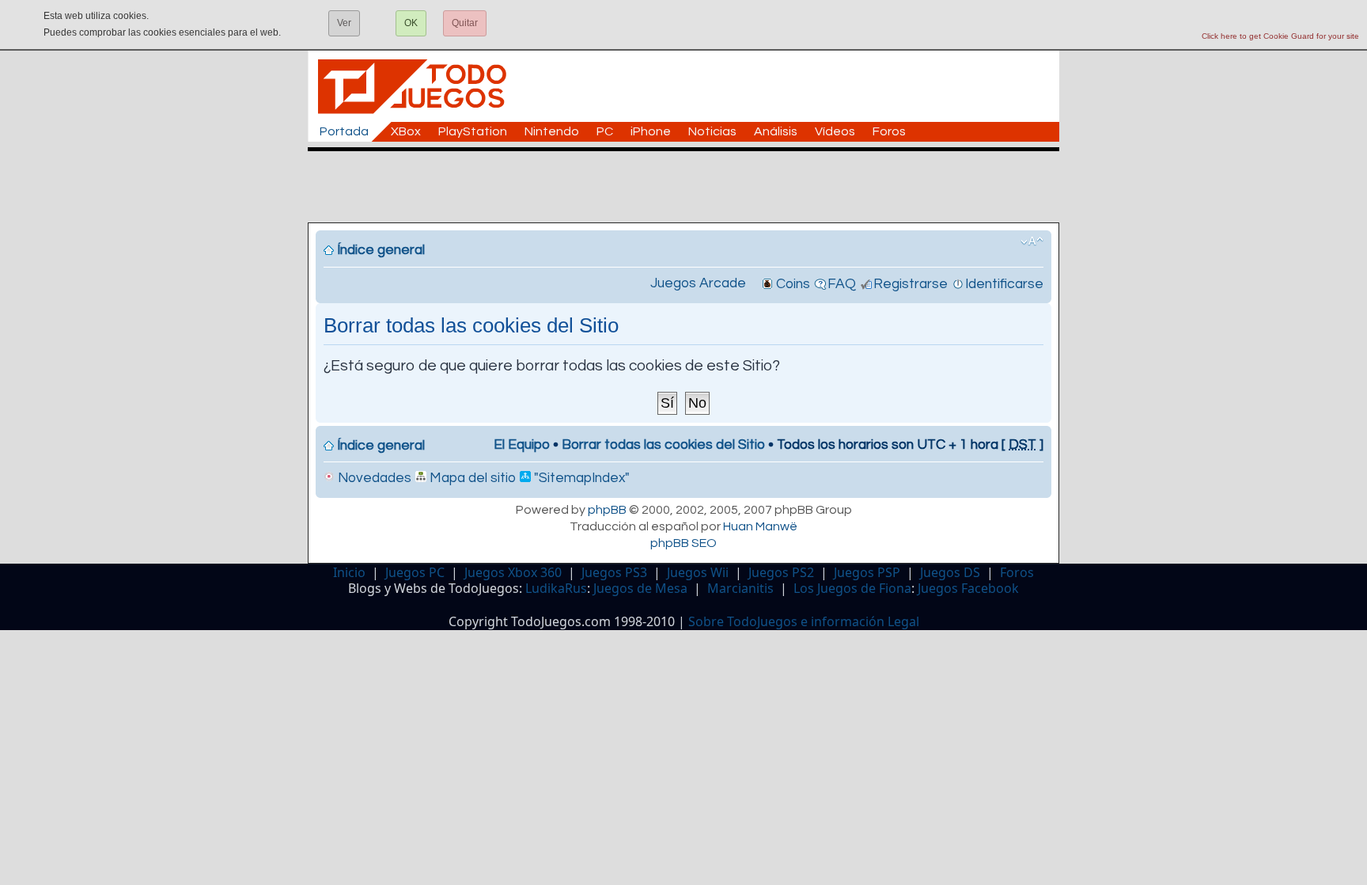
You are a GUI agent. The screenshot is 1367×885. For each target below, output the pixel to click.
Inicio (349, 572)
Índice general (381, 250)
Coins (793, 284)
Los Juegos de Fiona (852, 588)
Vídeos (835, 131)
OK (411, 22)
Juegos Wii (698, 572)
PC (604, 131)
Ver (344, 22)
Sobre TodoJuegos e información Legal (803, 621)
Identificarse (1004, 284)
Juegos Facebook (968, 588)
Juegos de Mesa (640, 588)
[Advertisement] (691, 186)
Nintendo (551, 131)
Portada (344, 131)
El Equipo (522, 445)
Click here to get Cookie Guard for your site (1280, 36)
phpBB (607, 509)
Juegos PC (415, 572)
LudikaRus (556, 588)
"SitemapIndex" (580, 478)
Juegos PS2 (781, 572)
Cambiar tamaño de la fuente (1032, 241)
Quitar (465, 22)
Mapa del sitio (471, 478)
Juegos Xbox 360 (513, 572)
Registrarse (910, 284)
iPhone (650, 131)
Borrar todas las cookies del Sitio (663, 445)
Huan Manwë (760, 526)
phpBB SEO (683, 543)
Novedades (373, 478)
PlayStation (472, 131)
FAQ (841, 284)
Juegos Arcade (698, 283)
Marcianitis (740, 588)
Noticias (712, 131)
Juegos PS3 (614, 572)
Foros (889, 131)
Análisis (775, 131)
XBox (406, 131)
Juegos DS (950, 572)
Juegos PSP (867, 572)
